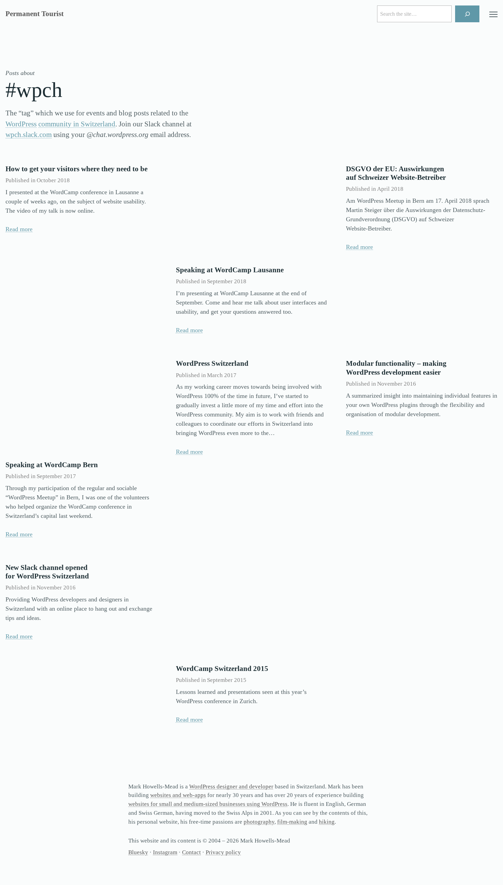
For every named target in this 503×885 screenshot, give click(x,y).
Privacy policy (223, 852)
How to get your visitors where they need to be (76, 169)
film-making (292, 822)
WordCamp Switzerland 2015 (222, 668)
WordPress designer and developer (231, 786)
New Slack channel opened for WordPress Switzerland (47, 571)
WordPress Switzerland (212, 363)
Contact (191, 852)
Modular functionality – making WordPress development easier (396, 367)
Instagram (165, 852)
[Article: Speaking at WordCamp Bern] (81, 404)
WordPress (21, 124)
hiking (327, 822)
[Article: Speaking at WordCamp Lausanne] (251, 209)
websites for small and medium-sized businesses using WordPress (207, 804)
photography (259, 822)
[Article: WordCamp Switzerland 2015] (251, 608)
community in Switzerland (76, 124)
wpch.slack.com (28, 134)
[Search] (467, 13)
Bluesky (138, 852)
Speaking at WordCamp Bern (51, 465)
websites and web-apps (178, 795)
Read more (19, 229)
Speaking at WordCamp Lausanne (230, 270)
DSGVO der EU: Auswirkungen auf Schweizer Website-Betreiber (396, 173)
